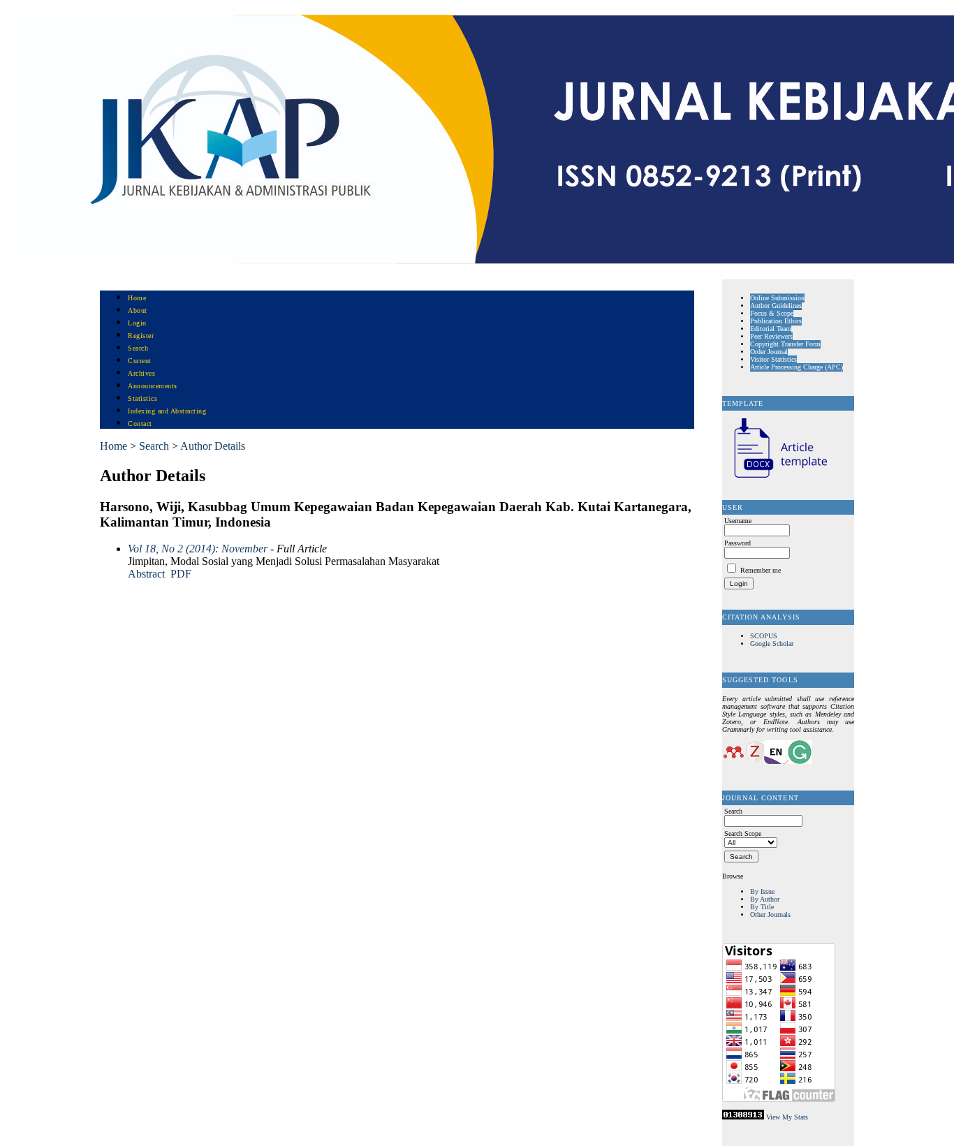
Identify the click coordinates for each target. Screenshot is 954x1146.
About (137, 310)
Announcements (152, 386)
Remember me (760, 570)
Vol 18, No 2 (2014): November (197, 548)
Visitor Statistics (773, 359)
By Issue (762, 891)
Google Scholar (771, 643)
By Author (764, 899)
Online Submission (777, 298)
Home (137, 298)
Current (140, 361)
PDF (180, 574)
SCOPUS (763, 636)
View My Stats (787, 1117)
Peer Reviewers (771, 336)
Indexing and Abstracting (167, 411)
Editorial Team (770, 328)
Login (137, 323)
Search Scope (742, 833)
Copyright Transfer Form (785, 344)
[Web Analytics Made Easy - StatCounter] (743, 1117)
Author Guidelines (776, 305)
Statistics (142, 398)
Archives (141, 373)
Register (141, 335)
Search (138, 348)
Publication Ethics (776, 321)
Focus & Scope (771, 313)
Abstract (146, 574)
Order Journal (769, 351)
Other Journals (770, 914)
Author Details (212, 446)
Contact (140, 423)
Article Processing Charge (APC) (796, 367)
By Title (762, 907)
